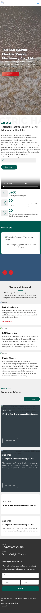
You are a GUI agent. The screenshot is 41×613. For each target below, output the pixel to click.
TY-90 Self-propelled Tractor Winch (21, 242)
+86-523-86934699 (13, 547)
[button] (21, 112)
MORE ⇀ (10, 74)
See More (8, 440)
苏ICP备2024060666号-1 (9, 603)
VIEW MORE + (7, 322)
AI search (4, 606)
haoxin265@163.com (14, 554)
